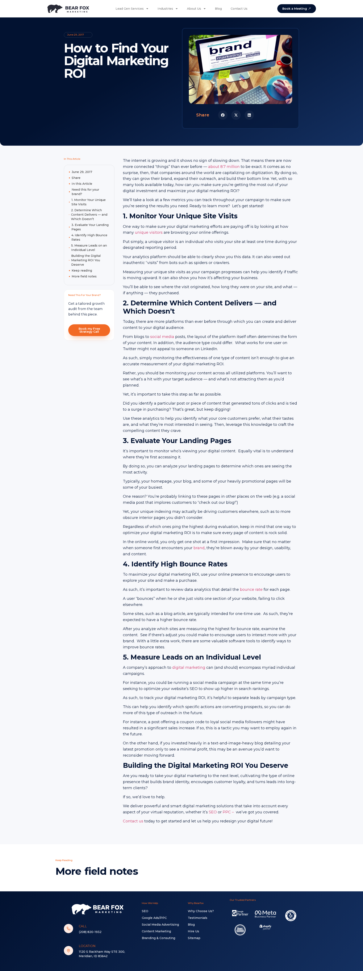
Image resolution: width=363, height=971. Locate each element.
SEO (213, 812)
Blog (218, 9)
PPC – (229, 812)
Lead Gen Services (130, 9)
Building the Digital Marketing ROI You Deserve (86, 260)
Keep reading (82, 270)
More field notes (84, 276)
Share (76, 178)
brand (199, 548)
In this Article (82, 184)
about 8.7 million (224, 166)
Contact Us (239, 9)
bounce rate (251, 589)
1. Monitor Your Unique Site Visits (88, 202)
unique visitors (149, 232)
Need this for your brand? (85, 192)
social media (162, 336)
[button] (223, 115)
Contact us (133, 821)
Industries (165, 9)
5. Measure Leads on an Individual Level (89, 248)
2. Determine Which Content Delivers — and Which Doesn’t (89, 214)
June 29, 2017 (82, 172)
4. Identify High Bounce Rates (89, 237)
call (83, 926)
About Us (194, 9)
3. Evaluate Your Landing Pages (90, 227)
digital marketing (188, 667)
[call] (68, 928)
